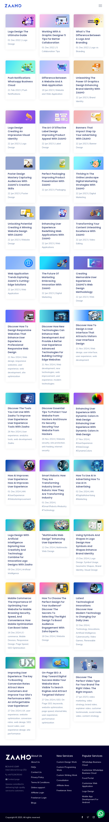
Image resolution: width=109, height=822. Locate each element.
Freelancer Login (39, 797)
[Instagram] (94, 817)
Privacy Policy (37, 777)
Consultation (63, 780)
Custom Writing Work (67, 775)
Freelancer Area (64, 790)
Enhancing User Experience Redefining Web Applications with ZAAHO (53, 231)
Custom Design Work (67, 762)
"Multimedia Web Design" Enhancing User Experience (53, 538)
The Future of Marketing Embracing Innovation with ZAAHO (51, 281)
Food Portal (88, 778)
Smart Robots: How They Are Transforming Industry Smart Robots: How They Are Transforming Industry (54, 486)
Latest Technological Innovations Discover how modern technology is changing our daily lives (88, 609)
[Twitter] (88, 817)
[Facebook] (82, 817)
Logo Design (88, 791)
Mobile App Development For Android (90, 799)
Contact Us (36, 772)
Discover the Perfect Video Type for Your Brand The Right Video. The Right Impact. (88, 685)
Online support (38, 787)
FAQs (33, 767)
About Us (35, 762)
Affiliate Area (63, 785)
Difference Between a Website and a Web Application (54, 81)
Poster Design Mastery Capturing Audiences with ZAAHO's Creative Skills (20, 181)
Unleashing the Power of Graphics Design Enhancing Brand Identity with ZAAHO (88, 85)
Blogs (33, 802)
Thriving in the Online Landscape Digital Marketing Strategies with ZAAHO (87, 181)
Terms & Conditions (40, 782)
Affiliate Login (37, 792)
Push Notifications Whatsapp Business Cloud (20, 81)
